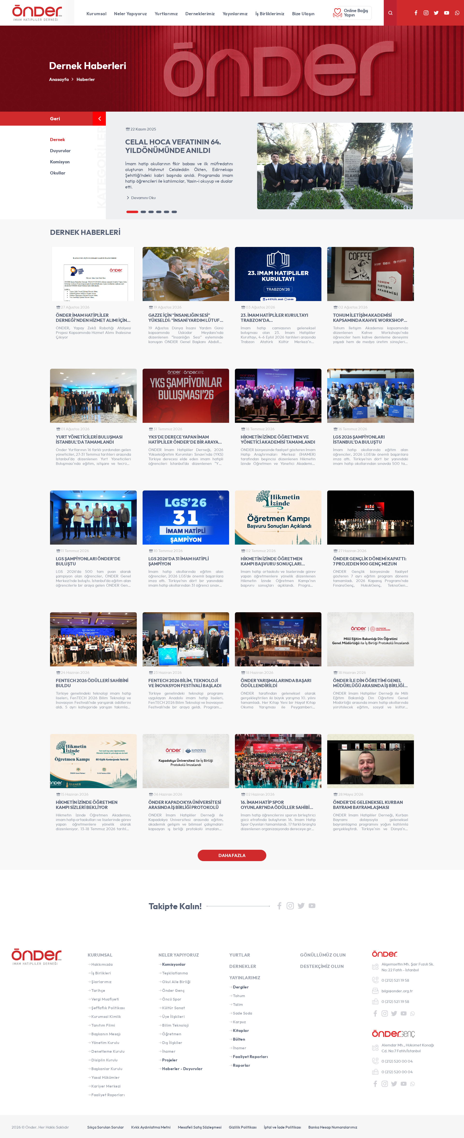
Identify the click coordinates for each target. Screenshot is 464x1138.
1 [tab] (132, 212)
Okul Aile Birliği (176, 981)
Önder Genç (173, 990)
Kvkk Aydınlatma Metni (151, 1127)
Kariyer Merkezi (106, 1086)
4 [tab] (158, 212)
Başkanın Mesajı (106, 1033)
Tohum (239, 995)
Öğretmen (171, 1033)
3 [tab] (151, 212)
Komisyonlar (174, 964)
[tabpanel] (269, 166)
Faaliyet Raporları (108, 1094)
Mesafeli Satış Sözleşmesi (200, 1127)
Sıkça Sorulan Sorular (105, 1127)
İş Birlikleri (101, 973)
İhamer (168, 1051)
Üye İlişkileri (173, 1016)
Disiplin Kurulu (104, 1060)
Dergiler (241, 987)
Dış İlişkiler (172, 1042)
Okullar (57, 173)
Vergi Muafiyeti (105, 999)
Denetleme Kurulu (107, 1051)
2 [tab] (143, 212)
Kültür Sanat (173, 1007)
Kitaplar (241, 1030)
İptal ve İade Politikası (282, 1127)
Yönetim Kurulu (105, 1042)
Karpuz (239, 1021)
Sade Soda (242, 1013)
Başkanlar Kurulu (106, 1068)
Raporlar (241, 1065)
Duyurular (60, 150)
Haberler (86, 79)
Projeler (169, 1060)
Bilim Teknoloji (175, 1025)
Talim (238, 1004)
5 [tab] (166, 212)
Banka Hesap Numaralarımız (332, 1127)
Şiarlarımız (101, 981)
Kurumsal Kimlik (106, 1016)
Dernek (57, 139)
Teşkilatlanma (175, 973)
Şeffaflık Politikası (108, 1007)
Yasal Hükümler (105, 1077)
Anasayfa (59, 79)
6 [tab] (174, 212)
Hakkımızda (102, 964)
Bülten (239, 1039)
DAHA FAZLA (232, 855)
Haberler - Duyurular (182, 1068)
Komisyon (60, 162)
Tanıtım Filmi (103, 1025)
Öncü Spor (171, 999)
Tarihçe (98, 990)
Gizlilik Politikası (243, 1127)
